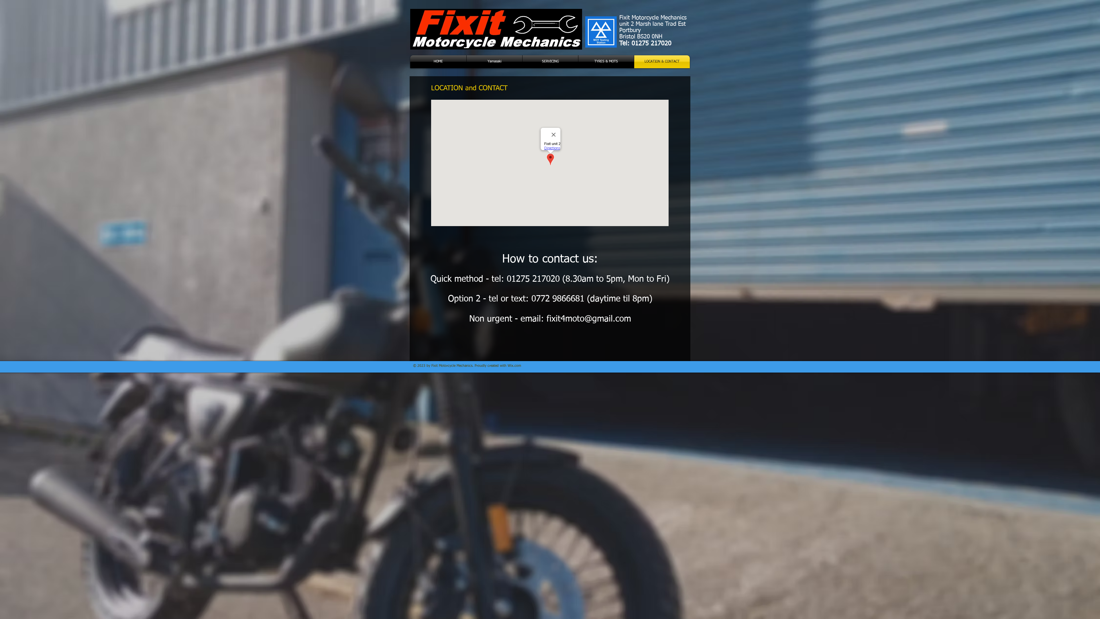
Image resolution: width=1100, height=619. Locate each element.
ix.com (516, 366)
